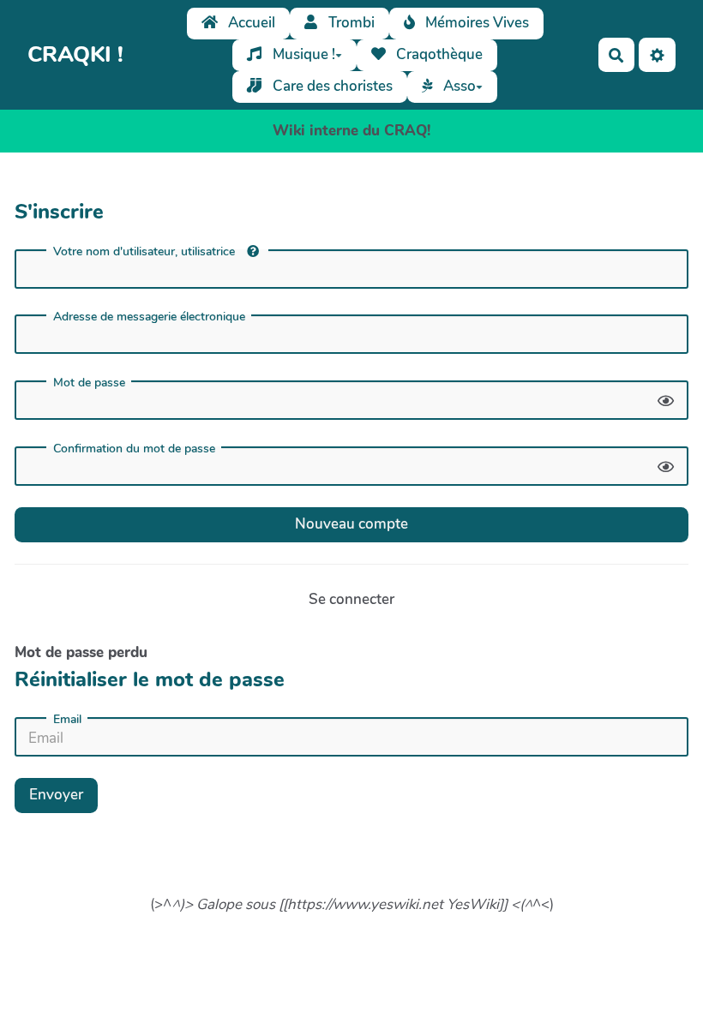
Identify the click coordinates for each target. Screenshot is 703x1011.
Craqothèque (438, 54)
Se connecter (351, 599)
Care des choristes (331, 86)
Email (67, 720)
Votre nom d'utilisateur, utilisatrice (145, 251)
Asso (458, 86)
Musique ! (302, 54)
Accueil (250, 23)
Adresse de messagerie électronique (149, 317)
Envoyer (56, 795)
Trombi (350, 23)
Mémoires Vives (475, 23)
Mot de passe (89, 383)
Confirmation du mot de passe (134, 449)
